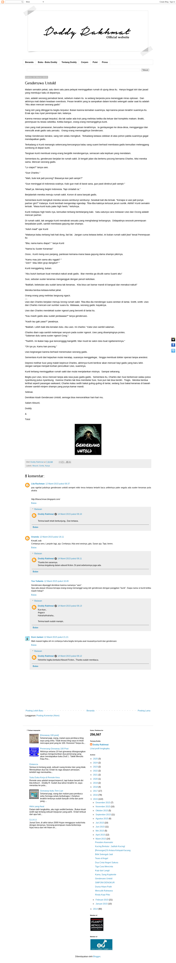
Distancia (33, 764)
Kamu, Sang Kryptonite (105, 874)
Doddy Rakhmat (46, 514)
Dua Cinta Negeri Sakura (106, 862)
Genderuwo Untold (103, 878)
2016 (95, 795)
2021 (95, 775)
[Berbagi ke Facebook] (67, 462)
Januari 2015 (102, 904)
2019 (95, 783)
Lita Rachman (38, 484)
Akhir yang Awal (36, 806)
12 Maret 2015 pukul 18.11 (52, 537)
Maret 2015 (101, 839)
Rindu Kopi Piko (102, 895)
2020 (95, 779)
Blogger (96, 956)
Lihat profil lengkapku (100, 748)
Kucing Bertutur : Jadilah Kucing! (110, 846)
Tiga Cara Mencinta (104, 866)
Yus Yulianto (37, 581)
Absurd (35, 466)
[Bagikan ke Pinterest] (70, 462)
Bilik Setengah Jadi (104, 854)
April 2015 (101, 835)
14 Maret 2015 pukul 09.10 (70, 514)
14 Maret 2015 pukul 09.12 (70, 656)
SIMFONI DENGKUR (105, 882)
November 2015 (103, 806)
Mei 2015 (100, 831)
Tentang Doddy (69, 62)
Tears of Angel (101, 858)
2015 (95, 799)
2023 (95, 767)
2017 (95, 791)
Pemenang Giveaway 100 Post (54, 749)
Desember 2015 (103, 802)
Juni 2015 (100, 827)
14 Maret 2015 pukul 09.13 (70, 606)
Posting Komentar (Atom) (47, 715)
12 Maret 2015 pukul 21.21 (56, 637)
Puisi (95, 62)
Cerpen (84, 62)
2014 (95, 909)
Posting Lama (144, 711)
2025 (95, 759)
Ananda (35, 537)
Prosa (105, 62)
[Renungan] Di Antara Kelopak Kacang (113, 850)
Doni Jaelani (37, 637)
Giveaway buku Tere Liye (51, 791)
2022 (95, 771)
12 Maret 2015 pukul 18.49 (56, 581)
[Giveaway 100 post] (49, 735)
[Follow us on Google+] (173, 341)
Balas (33, 503)
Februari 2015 (102, 900)
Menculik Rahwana (104, 891)
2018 (95, 787)
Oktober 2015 (102, 810)
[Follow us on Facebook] (173, 347)
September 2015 (103, 814)
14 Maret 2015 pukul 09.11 (70, 558)
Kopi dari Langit (102, 870)
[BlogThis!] (62, 462)
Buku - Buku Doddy (47, 62)
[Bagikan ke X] (65, 462)
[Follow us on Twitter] (173, 352)
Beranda (29, 62)
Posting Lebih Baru (34, 711)
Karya (47, 466)
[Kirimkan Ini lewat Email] (60, 462)
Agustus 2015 (102, 818)
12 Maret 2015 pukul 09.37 (57, 484)
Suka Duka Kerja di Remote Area (44, 777)
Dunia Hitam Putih (103, 887)
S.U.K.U (33, 820)
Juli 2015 (100, 823)
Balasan (38, 509)
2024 (95, 763)
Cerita (41, 466)
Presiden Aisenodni (104, 842)
